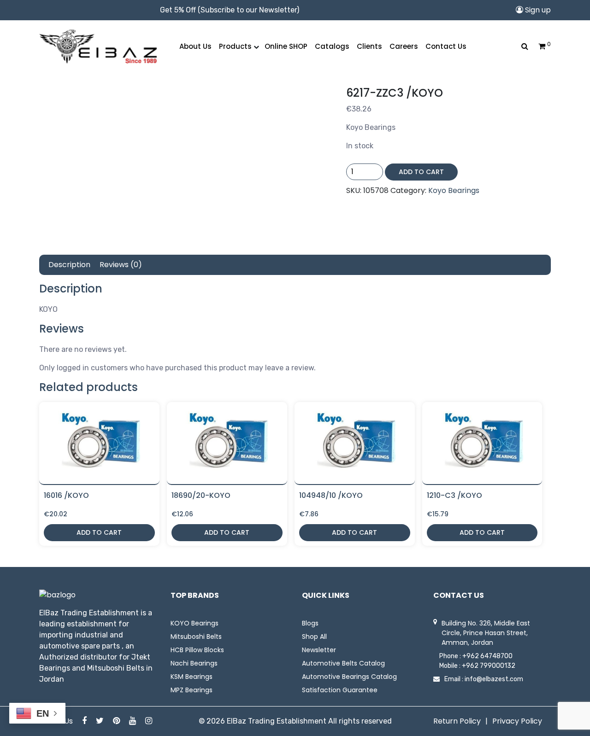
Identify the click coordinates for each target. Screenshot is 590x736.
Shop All (314, 636)
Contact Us (445, 46)
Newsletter (319, 649)
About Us (195, 46)
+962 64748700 (487, 656)
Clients (369, 46)
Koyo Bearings (453, 190)
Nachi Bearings (194, 663)
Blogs (310, 623)
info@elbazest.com (494, 679)
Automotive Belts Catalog (343, 663)
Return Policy (457, 721)
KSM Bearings (191, 676)
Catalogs (332, 46)
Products (235, 46)
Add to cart (421, 171)
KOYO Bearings (194, 623)
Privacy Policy (517, 721)
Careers (403, 46)
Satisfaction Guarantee (340, 690)
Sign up (537, 10)
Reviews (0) (121, 264)
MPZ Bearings (191, 690)
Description (69, 264)
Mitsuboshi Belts (196, 636)
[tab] (69, 264)
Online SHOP (286, 46)
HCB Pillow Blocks (197, 649)
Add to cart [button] (99, 532)
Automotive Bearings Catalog (349, 676)
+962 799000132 (488, 666)
